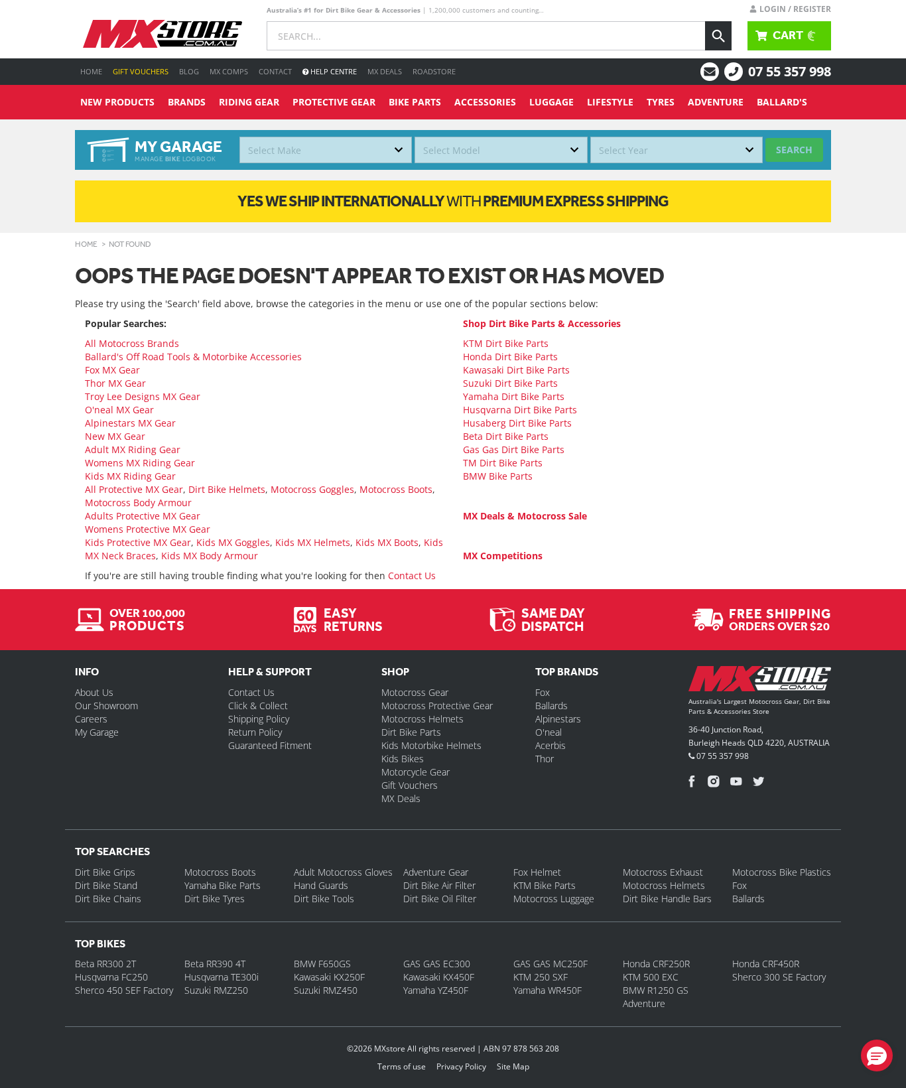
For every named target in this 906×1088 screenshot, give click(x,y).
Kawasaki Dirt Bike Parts (516, 370)
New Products (117, 102)
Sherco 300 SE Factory (779, 977)
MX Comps (229, 71)
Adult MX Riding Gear (132, 449)
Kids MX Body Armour (209, 555)
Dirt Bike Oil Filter (439, 898)
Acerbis (550, 745)
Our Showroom (106, 705)
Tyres (661, 102)
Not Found (130, 244)
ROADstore (434, 71)
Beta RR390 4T (214, 963)
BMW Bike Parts (498, 476)
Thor (544, 758)
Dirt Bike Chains (108, 898)
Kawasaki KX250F (329, 977)
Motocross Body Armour (138, 502)
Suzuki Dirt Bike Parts (510, 383)
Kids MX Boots (387, 542)
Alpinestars (558, 719)
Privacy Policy (461, 1066)
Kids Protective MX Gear (138, 542)
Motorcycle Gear (415, 772)
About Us (94, 692)
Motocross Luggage (553, 898)
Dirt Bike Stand (106, 885)
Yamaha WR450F (547, 990)
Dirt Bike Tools (324, 898)
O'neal (548, 732)
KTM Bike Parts (544, 885)
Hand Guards (321, 885)
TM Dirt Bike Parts (503, 462)
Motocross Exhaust (663, 872)
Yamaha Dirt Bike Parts (513, 396)
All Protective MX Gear (134, 489)
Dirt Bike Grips (105, 872)
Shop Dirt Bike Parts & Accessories (542, 323)
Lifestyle (610, 102)
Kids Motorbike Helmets (431, 745)
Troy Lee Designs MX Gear (142, 396)
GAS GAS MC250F (550, 963)
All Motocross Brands (132, 343)
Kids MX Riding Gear (130, 476)
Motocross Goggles (312, 489)
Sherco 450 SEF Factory (124, 990)
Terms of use (401, 1066)
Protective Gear (333, 102)
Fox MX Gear (112, 370)
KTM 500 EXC (651, 977)
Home (91, 71)
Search (794, 149)
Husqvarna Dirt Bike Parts (520, 409)
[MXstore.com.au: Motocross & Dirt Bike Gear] (162, 34)
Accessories (485, 102)
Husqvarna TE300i (221, 977)
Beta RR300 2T (105, 963)
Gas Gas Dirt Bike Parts (513, 449)
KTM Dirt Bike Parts (506, 343)
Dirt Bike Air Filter (439, 885)
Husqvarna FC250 (111, 977)
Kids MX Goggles (233, 542)
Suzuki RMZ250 (216, 990)
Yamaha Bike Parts (222, 885)
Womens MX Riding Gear (140, 462)
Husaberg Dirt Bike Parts (517, 423)
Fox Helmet (537, 872)
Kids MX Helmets (312, 542)
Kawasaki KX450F (438, 977)
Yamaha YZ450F (435, 990)
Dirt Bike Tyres (214, 898)
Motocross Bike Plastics (781, 872)
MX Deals (384, 71)
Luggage (551, 102)
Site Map (513, 1066)
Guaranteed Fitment (270, 745)
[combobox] (325, 150)
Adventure (716, 102)
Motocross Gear (414, 692)
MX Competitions (503, 555)
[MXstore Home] (759, 681)
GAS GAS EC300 (436, 963)
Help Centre (332, 71)
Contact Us (412, 575)
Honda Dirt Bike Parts (510, 356)
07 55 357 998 (789, 71)
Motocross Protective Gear (437, 705)
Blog (189, 71)
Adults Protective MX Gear (142, 516)
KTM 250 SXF (540, 977)
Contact (275, 71)
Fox (542, 692)
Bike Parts (415, 102)
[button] (877, 1055)
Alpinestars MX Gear (130, 423)
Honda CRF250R (656, 963)
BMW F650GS (322, 963)
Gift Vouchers (140, 71)
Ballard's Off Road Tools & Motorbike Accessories (193, 356)
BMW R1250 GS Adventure (655, 997)
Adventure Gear (435, 872)
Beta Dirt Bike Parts (506, 436)
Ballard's (782, 102)
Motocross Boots (395, 489)
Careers (91, 719)
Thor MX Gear (115, 383)
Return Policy (255, 732)
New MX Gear (115, 436)
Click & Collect (258, 705)
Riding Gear (249, 102)
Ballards (551, 705)
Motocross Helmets (422, 719)
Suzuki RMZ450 (325, 990)
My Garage (97, 732)
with (453, 201)
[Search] (718, 35)
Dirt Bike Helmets (226, 489)
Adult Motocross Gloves (343, 872)
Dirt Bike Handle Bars (667, 898)
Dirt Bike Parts (411, 732)
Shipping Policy (258, 719)
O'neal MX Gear (119, 409)
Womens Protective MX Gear (147, 529)
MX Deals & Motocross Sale (525, 516)
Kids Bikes (402, 758)
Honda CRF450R (765, 963)
